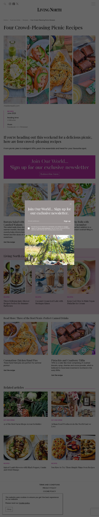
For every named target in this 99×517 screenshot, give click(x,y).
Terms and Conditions (44, 228)
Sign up (67, 221)
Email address (33, 222)
